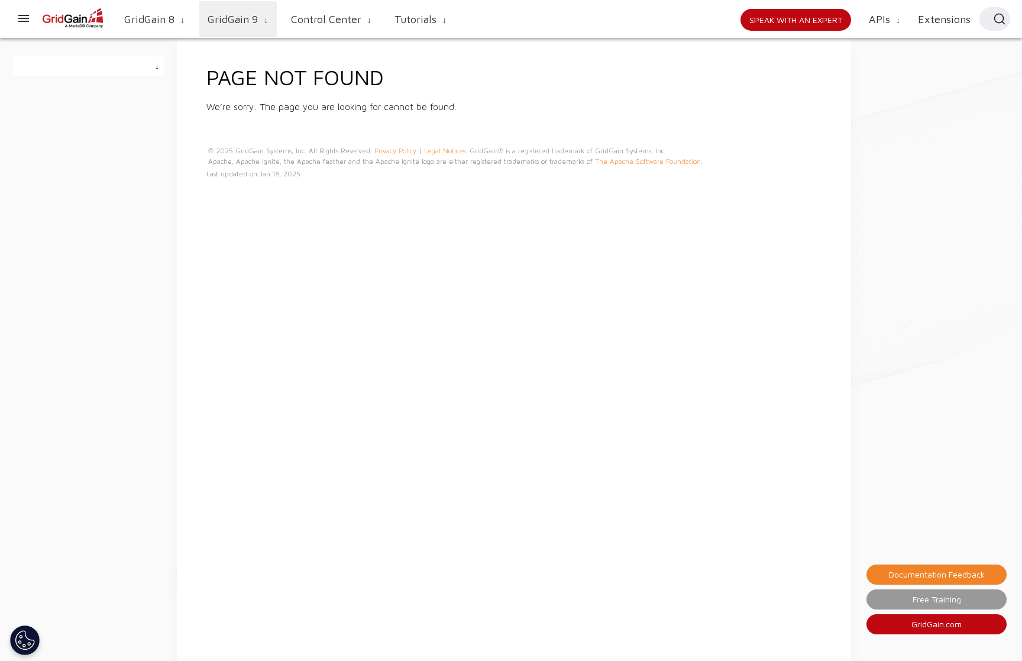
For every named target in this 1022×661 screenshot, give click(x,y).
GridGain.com (936, 624)
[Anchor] (395, 75)
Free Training (937, 599)
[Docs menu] (23, 19)
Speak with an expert (795, 20)
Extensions (944, 19)
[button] (994, 19)
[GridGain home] (73, 25)
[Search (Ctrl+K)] (999, 19)
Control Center (331, 19)
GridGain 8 (154, 19)
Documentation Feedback (937, 574)
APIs (884, 19)
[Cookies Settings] (25, 640)
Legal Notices (444, 150)
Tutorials (420, 19)
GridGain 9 (238, 19)
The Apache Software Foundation (648, 161)
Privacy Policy (395, 150)
